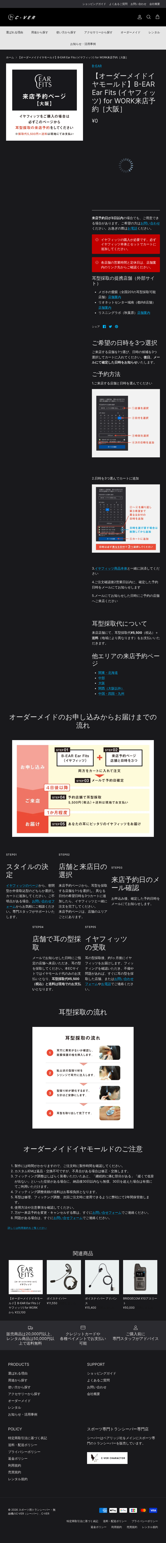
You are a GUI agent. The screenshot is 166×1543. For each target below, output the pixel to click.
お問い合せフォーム (106, 1212)
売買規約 (14, 1472)
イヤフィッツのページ (22, 885)
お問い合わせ (138, 3)
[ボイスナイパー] (64, 1277)
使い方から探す (66, 32)
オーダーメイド (130, 32)
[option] (44, 102)
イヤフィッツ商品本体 (111, 568)
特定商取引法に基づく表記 (27, 1438)
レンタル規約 (18, 1479)
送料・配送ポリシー (22, 1445)
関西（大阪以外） (111, 688)
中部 (101, 678)
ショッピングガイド (94, 3)
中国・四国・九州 (111, 694)
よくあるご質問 (118, 3)
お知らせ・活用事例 (83, 44)
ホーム (10, 57)
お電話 (132, 228)
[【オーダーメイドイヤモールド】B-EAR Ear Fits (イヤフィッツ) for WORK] (26, 1277)
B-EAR (97, 66)
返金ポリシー (18, 1458)
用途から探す (39, 32)
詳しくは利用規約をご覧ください (27, 1227)
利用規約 (14, 1465)
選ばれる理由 (14, 32)
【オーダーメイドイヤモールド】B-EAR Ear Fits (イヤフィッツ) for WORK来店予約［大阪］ (73, 57)
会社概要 (154, 3)
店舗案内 (114, 297)
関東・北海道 (108, 673)
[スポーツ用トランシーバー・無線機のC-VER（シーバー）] (21, 17)
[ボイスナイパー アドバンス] (102, 1277)
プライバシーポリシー (24, 1452)
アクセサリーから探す (98, 32)
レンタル (154, 32)
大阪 (101, 683)
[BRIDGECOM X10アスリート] (140, 1277)
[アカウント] (139, 17)
